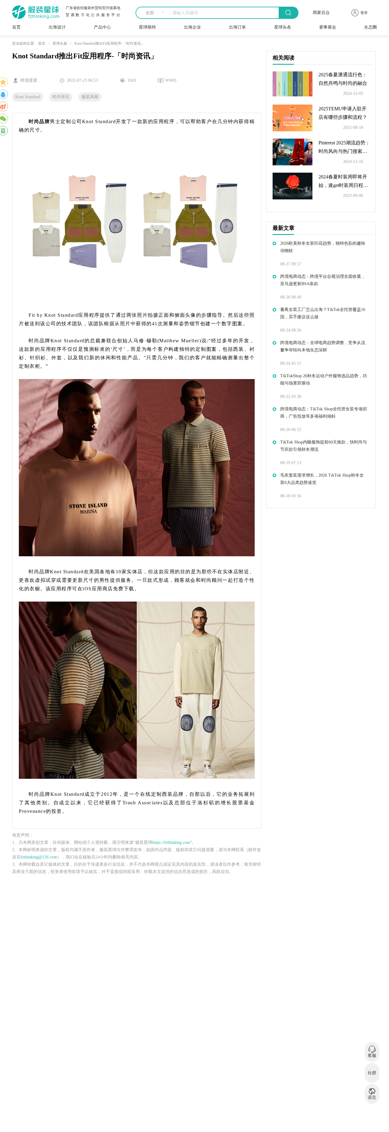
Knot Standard (27, 97)
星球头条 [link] (60, 43)
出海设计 (57, 27)
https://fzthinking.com (171, 842)
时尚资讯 (60, 97)
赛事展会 (327, 27)
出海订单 (237, 27)
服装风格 (89, 97)
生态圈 (370, 27)
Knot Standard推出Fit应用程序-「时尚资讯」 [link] (109, 43)
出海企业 (192, 27)
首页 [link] (41, 43)
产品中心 (102, 27)
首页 (16, 27)
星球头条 (282, 27)
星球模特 (147, 27)
